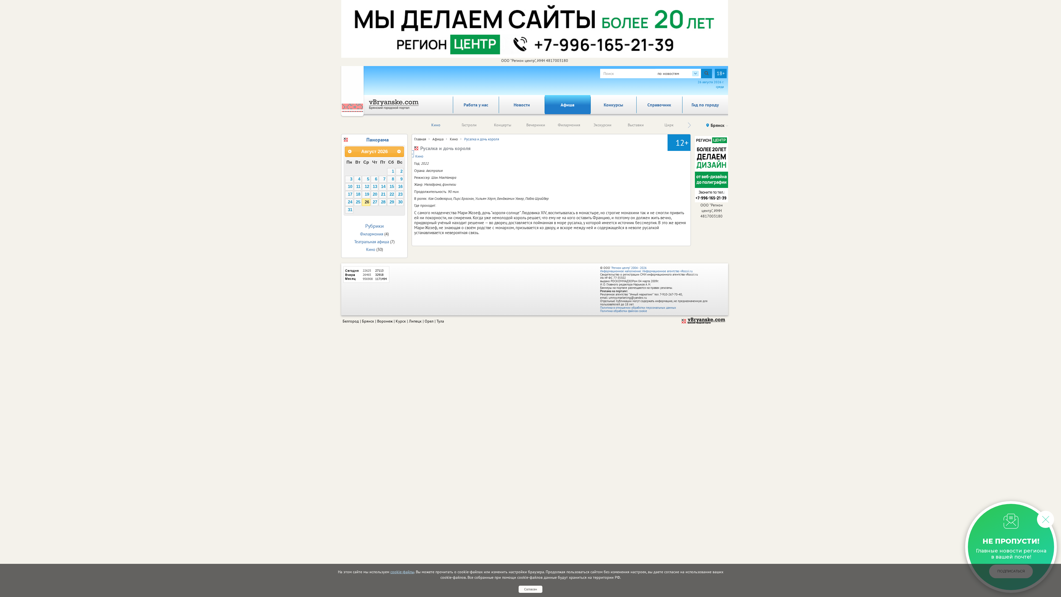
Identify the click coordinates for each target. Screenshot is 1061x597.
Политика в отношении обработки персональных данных (638, 307)
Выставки (636, 124)
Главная (420, 139)
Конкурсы (613, 105)
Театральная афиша (371, 241)
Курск (401, 321)
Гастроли (469, 124)
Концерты (502, 124)
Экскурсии (602, 124)
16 (400, 186)
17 (350, 194)
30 (400, 202)
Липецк (415, 321)
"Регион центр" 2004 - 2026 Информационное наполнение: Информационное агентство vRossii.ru (646, 269)
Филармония (569, 124)
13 (375, 186)
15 (392, 186)
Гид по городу (705, 105)
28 (383, 202)
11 (358, 186)
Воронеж (385, 321)
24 (350, 202)
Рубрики (374, 226)
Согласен (530, 589)
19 (367, 194)
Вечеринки (535, 124)
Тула (440, 321)
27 (375, 202)
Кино (435, 124)
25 (358, 202)
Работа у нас (476, 105)
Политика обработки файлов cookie (623, 311)
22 (392, 194)
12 (367, 186)
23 (400, 194)
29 (392, 202)
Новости (522, 105)
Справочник (659, 105)
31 (350, 210)
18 (358, 194)
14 (383, 186)
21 (383, 194)
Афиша (567, 105)
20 (375, 194)
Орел (429, 321)
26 (367, 202)
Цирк (669, 124)
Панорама (377, 140)
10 (350, 186)
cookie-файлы (402, 571)
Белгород (351, 321)
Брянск (368, 321)
